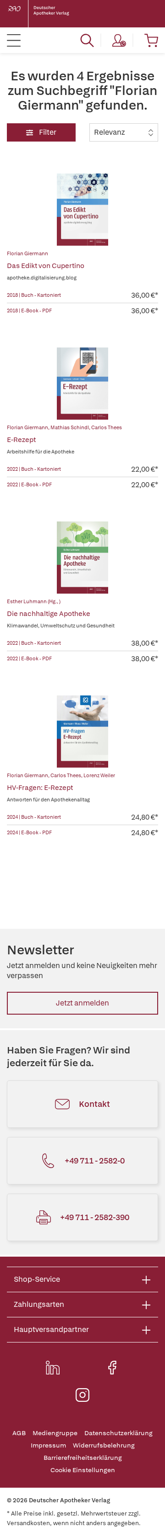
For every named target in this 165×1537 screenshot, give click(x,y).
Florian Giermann (27, 253)
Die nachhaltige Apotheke (48, 614)
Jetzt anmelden (82, 1003)
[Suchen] (87, 40)
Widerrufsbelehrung (104, 1445)
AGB (19, 1433)
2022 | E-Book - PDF (29, 484)
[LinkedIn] (53, 1367)
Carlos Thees (106, 427)
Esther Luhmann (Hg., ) (33, 601)
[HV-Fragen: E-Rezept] (82, 731)
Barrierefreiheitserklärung (83, 1458)
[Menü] (14, 40)
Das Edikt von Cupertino (45, 266)
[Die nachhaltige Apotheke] (82, 557)
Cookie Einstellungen (82, 1470)
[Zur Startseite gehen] (46, 13)
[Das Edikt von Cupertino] (82, 210)
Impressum (48, 1445)
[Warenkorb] (151, 40)
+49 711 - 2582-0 (95, 1160)
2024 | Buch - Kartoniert (34, 817)
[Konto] (119, 40)
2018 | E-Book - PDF (29, 310)
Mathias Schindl (69, 427)
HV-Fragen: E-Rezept (40, 788)
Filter (47, 132)
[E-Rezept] (82, 383)
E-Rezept (21, 440)
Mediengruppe (55, 1433)
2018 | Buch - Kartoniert (34, 295)
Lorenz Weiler (99, 775)
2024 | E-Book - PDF (29, 832)
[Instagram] (82, 1395)
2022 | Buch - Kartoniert (34, 469)
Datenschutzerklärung (118, 1433)
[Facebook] (112, 1367)
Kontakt (94, 1104)
